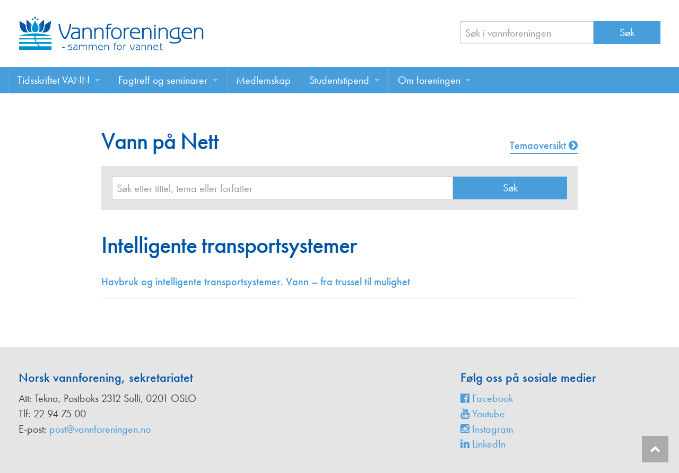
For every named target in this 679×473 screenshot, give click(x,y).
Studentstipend (339, 80)
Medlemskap (263, 80)
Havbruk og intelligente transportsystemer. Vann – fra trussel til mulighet (255, 281)
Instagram (491, 429)
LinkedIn (487, 444)
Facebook (491, 398)
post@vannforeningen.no (100, 429)
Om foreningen (429, 80)
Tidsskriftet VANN (54, 80)
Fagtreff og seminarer (162, 80)
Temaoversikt (539, 145)
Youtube (487, 414)
